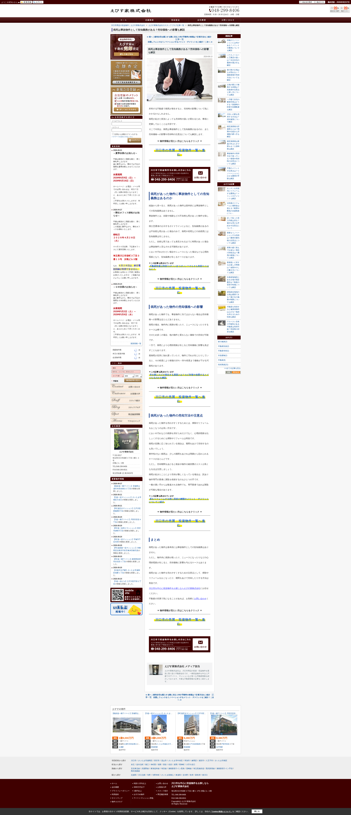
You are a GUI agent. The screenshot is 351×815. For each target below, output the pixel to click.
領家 (159, 764)
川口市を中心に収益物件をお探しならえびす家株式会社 (174, 588)
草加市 (187, 760)
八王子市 (209, 760)
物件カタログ (117, 802)
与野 (149, 775)
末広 (133, 764)
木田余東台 (133, 744)
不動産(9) (221, 360)
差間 (175, 764)
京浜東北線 (135, 768)
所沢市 (156, 760)
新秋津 (197, 775)
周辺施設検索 (162, 794)
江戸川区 (192, 744)
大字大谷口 (172, 744)
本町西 (153, 764)
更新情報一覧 (136, 343)
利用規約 (115, 794)
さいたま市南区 (162, 744)
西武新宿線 (210, 768)
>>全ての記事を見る (232, 368)
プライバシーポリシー (121, 791)
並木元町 (139, 764)
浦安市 (201, 760)
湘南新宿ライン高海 (176, 768)
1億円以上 (138, 791)
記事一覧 (180, 39)
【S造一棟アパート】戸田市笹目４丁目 (225, 713)
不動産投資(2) (223, 346)
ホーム (114, 783)
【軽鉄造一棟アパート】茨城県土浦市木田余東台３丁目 (134, 713)
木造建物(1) (222, 355)
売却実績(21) (223, 365)
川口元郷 (141, 775)
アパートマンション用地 (143, 798)
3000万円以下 (139, 787)
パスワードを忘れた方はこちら (122, 136)
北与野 (185, 775)
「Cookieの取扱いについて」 (221, 812)
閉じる (257, 811)
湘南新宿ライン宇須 (224, 768)
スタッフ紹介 (162, 791)
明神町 (181, 764)
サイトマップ (117, 798)
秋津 (191, 775)
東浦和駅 (154, 747)
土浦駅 (121, 747)
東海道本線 (155, 768)
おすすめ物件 (139, 794)
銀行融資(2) (222, 342)
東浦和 (178, 775)
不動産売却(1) (223, 351)
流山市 (164, 760)
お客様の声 (161, 787)
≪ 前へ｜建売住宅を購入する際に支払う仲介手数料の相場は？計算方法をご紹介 (179, 37)
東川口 (205, 775)
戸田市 (223, 744)
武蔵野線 (145, 768)
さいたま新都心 (167, 775)
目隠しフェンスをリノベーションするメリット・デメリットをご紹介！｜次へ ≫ (180, 42)
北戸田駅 (219, 747)
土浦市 (126, 744)
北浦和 (133, 775)
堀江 (147, 764)
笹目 (227, 744)
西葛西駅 (187, 747)
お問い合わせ (200, 598)
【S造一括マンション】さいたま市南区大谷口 (162, 713)
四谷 (165, 764)
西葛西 (197, 744)
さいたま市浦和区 (145, 760)
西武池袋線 (135, 771)
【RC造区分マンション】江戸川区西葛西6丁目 (195, 713)
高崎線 (189, 768)
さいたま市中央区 (175, 760)
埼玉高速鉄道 (198, 768)
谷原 (170, 764)
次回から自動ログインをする (126, 134)
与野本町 (155, 775)
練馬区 (194, 760)
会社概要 (115, 787)
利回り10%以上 (140, 783)
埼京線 (164, 768)
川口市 (133, 760)
